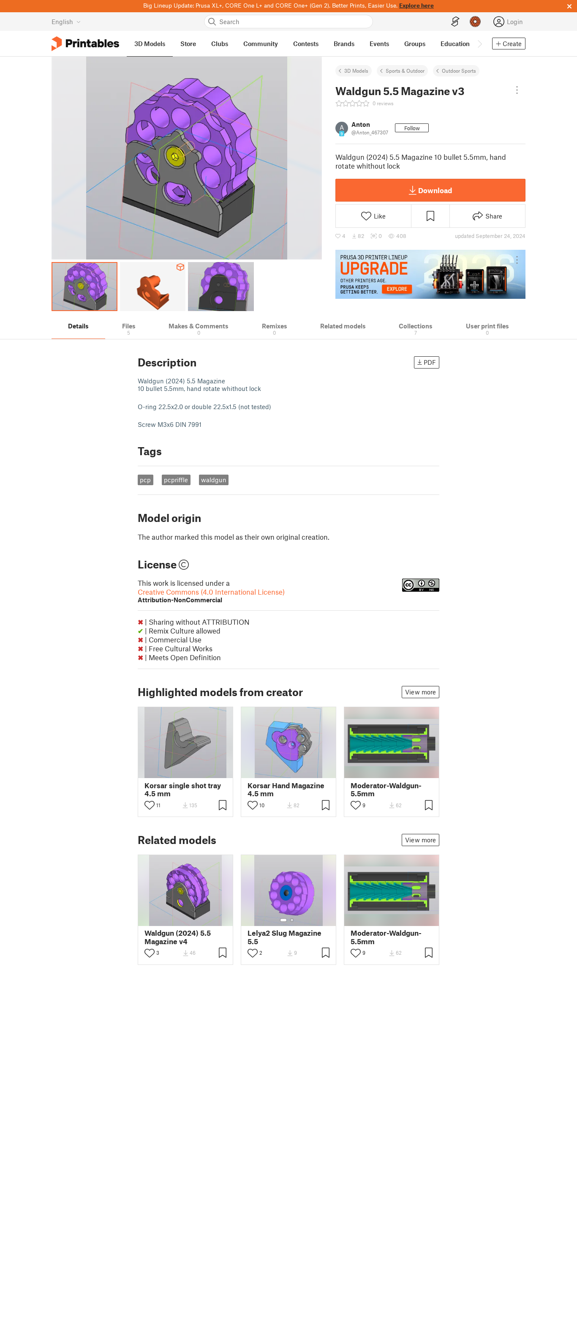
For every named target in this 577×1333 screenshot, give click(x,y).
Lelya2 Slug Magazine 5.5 (284, 937)
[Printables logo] (85, 43)
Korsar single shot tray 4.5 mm (182, 789)
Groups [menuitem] (414, 43)
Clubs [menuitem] (219, 43)
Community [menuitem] (260, 43)
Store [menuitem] (188, 43)
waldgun (213, 479)
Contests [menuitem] (305, 43)
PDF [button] (430, 362)
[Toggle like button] (149, 805)
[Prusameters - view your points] (475, 21)
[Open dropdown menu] (517, 90)
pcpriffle (176, 479)
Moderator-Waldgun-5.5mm (386, 789)
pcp (145, 479)
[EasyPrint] (455, 21)
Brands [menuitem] (344, 43)
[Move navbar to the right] (479, 43)
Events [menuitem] (379, 43)
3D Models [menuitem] (149, 43)
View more (420, 692)
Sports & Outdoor (405, 71)
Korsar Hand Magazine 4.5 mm (286, 789)
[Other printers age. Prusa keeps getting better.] (430, 274)
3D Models (356, 71)
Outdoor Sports (459, 71)
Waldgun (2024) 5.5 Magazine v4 (177, 937)
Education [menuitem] (455, 43)
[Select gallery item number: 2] (292, 920)
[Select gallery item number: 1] (283, 920)
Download (435, 190)
